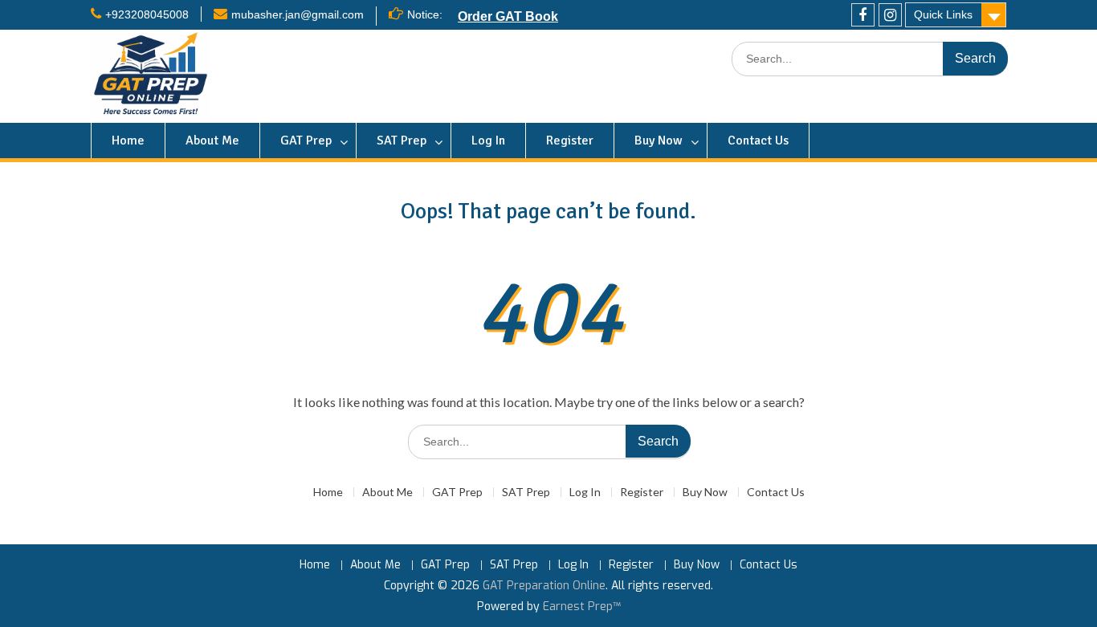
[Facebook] (863, 14)
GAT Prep (306, 140)
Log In (488, 140)
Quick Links (943, 14)
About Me (212, 140)
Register (569, 140)
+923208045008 (147, 14)
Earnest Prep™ (582, 606)
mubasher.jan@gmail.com (297, 14)
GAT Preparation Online (544, 585)
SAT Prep (401, 140)
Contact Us (758, 140)
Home (128, 140)
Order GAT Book (508, 16)
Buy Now (658, 140)
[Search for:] (870, 59)
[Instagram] (890, 14)
